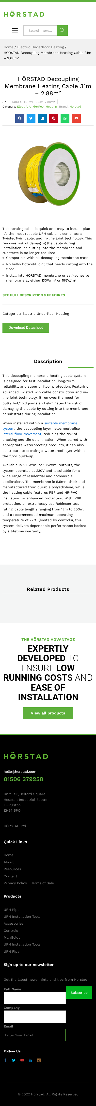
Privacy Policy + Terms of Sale (29, 883)
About (9, 862)
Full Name (12, 989)
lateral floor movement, (22, 434)
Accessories (13, 923)
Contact (10, 876)
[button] (19, 118)
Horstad (75, 106)
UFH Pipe (11, 910)
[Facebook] (5, 1060)
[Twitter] (14, 1060)
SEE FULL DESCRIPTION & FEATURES (33, 295)
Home (8, 855)
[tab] (48, 361)
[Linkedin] (30, 1060)
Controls (11, 930)
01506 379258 (23, 779)
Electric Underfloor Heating (37, 106)
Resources (12, 869)
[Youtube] (22, 1060)
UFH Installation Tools (22, 916)
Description (48, 361)
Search (62, 30)
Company (12, 1008)
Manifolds (12, 937)
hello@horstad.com (20, 772)
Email (8, 1026)
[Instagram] (39, 1060)
